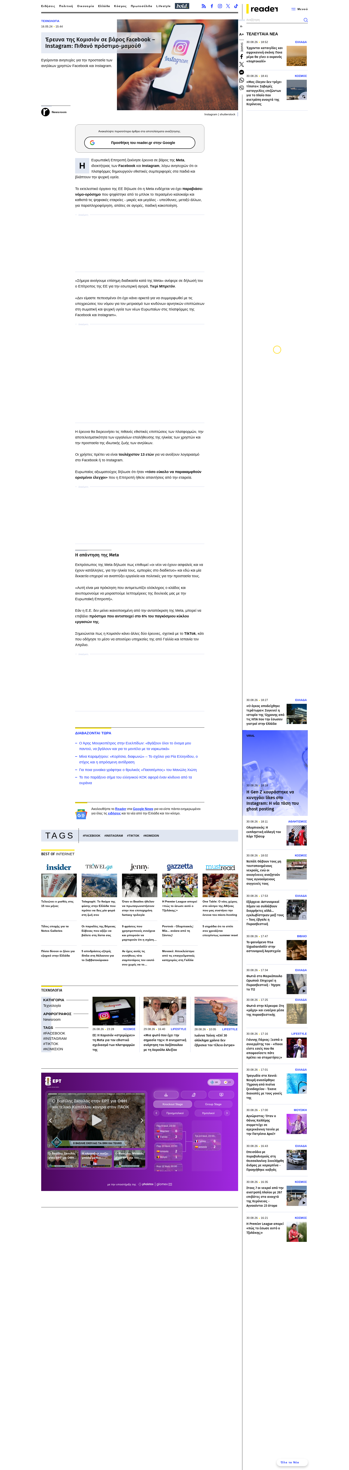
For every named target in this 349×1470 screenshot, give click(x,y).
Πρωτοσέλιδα (141, 6)
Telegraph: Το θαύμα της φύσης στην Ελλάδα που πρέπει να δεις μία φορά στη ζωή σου (99, 908)
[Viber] (241, 88)
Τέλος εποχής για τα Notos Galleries (55, 928)
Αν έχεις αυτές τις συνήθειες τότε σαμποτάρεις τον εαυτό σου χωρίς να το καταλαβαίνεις (138, 958)
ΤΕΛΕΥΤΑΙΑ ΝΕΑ (262, 34)
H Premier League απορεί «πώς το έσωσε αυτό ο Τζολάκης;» (179, 906)
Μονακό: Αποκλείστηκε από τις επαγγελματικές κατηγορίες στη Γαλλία (178, 956)
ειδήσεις (114, 813)
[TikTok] (236, 6)
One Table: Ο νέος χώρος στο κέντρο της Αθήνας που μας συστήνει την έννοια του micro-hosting (220, 908)
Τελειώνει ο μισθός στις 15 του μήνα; (57, 904)
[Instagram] (220, 6)
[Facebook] (212, 6)
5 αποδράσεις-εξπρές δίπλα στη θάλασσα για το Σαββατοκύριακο (98, 956)
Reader (120, 809)
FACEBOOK (92, 835)
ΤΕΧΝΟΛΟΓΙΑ (50, 21)
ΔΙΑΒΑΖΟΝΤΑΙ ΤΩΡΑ (93, 733)
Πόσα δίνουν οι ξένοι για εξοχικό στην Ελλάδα (58, 953)
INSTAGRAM (114, 835)
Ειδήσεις (48, 6)
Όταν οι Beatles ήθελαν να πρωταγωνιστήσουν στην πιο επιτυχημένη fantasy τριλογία (138, 908)
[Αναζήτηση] (306, 20)
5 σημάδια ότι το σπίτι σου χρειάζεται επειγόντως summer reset (220, 931)
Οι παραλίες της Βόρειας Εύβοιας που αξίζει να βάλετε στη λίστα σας (99, 931)
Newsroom (52, 1020)
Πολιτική (66, 6)
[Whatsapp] (241, 80)
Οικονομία (85, 6)
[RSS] (204, 6)
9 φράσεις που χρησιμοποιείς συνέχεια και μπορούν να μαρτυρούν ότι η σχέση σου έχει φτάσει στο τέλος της (139, 933)
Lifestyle (163, 6)
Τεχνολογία (52, 1006)
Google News (143, 809)
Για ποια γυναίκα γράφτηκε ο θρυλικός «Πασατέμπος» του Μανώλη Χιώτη (138, 770)
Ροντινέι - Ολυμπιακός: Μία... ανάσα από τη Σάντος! (178, 931)
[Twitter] (228, 6)
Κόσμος (120, 6)
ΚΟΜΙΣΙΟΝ (152, 835)
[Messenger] (241, 72)
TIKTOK (134, 835)
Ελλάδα (104, 6)
